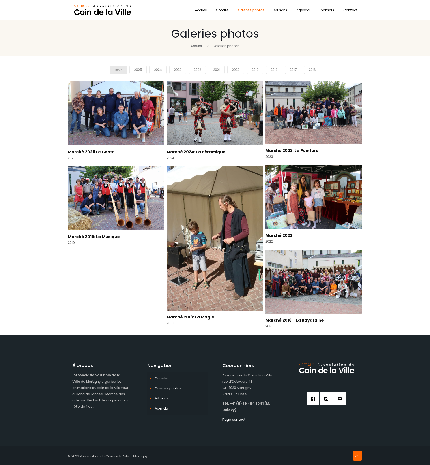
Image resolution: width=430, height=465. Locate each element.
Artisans (161, 398)
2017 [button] (293, 69)
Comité (161, 378)
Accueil (196, 45)
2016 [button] (312, 69)
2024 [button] (158, 69)
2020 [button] (236, 69)
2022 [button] (197, 69)
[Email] (341, 398)
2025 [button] (138, 69)
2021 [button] (216, 69)
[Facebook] (314, 398)
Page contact (234, 419)
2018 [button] (274, 69)
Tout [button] (118, 69)
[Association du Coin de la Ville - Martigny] (103, 10)
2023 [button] (178, 69)
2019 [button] (255, 69)
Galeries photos (168, 388)
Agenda (161, 408)
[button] (116, 122)
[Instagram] (327, 398)
